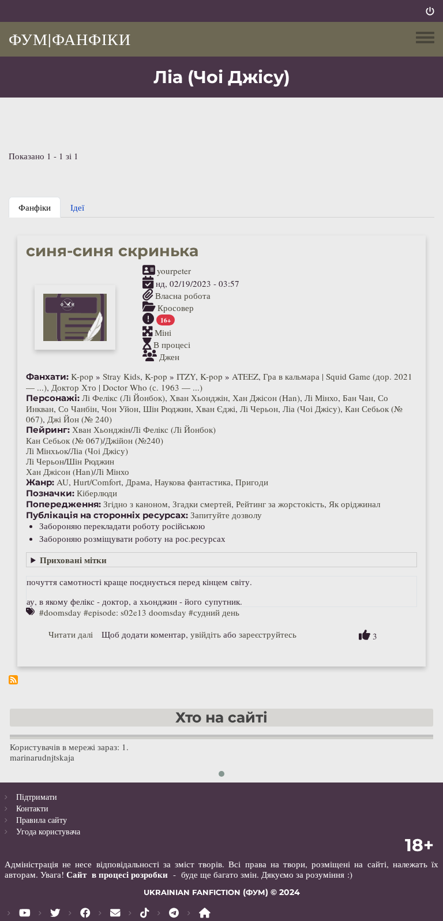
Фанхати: (47, 377)
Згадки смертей (201, 504)
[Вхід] (430, 11)
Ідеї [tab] (77, 207)
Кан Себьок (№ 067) (64, 440)
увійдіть (205, 634)
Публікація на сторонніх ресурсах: (107, 515)
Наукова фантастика (193, 482)
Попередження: (63, 504)
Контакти (32, 808)
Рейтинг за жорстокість (280, 504)
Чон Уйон (120, 408)
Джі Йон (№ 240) (79, 419)
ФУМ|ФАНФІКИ (70, 39)
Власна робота (183, 295)
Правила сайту (41, 819)
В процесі (171, 344)
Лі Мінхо (321, 397)
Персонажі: (53, 398)
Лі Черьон (259, 408)
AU (63, 482)
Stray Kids (121, 376)
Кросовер (175, 307)
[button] (221, 774)
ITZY (186, 376)
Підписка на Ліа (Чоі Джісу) (13, 679)
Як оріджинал (354, 504)
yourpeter (174, 270)
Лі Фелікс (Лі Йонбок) (123, 397)
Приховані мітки (73, 559)
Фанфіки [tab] (34, 207)
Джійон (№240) (134, 440)
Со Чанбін (77, 408)
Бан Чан (358, 397)
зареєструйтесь (267, 634)
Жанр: (40, 482)
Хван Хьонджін (199, 397)
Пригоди (251, 482)
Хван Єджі (215, 408)
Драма (138, 482)
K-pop (82, 376)
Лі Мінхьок (47, 450)
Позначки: (50, 493)
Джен (169, 356)
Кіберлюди (97, 493)
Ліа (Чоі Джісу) (311, 408)
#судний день (214, 612)
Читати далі (70, 634)
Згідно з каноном (135, 504)
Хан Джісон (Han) (266, 397)
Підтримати (36, 796)
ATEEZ (245, 376)
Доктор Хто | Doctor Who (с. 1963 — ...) (126, 387)
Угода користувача (48, 831)
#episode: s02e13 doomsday (135, 612)
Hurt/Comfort (97, 482)
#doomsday (60, 612)
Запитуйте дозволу (226, 515)
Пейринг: (48, 430)
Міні (163, 332)
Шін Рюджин (167, 408)
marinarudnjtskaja (42, 757)
